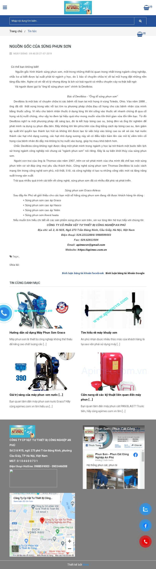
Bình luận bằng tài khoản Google (125, 273)
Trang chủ (16, 31)
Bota (86, 564)
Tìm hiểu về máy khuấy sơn (99, 332)
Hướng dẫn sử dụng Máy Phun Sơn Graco (37, 332)
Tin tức (32, 31)
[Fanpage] (113, 457)
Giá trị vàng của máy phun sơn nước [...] (36, 395)
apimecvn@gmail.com (90, 244)
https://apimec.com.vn (92, 249)
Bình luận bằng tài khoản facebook (83, 273)
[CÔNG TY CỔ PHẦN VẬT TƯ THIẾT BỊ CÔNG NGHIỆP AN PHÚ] (78, 7)
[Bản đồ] (42, 525)
